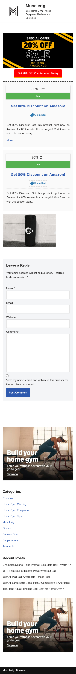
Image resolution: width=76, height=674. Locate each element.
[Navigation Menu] (69, 11)
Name (10, 288)
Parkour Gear (10, 534)
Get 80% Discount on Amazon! (38, 106)
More (10, 140)
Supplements (10, 540)
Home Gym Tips (12, 516)
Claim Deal (40, 115)
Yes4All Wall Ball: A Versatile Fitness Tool (26, 576)
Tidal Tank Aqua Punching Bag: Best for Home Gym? (33, 588)
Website (11, 317)
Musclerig (8, 522)
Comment (12, 331)
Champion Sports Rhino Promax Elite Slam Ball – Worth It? (37, 564)
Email (10, 302)
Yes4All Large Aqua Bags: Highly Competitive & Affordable (36, 582)
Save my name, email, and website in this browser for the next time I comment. (37, 382)
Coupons (8, 498)
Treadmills (8, 546)
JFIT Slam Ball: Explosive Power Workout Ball (29, 570)
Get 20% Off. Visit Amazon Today (38, 73)
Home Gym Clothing (14, 504)
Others (7, 528)
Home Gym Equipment (16, 510)
